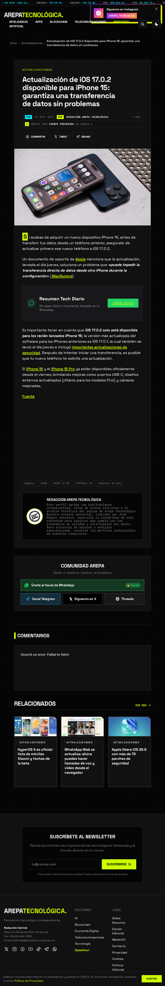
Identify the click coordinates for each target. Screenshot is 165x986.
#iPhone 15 (84, 483)
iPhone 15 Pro (63, 368)
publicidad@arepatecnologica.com (33, 940)
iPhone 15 (34, 368)
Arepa (33, 15)
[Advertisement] (82, 442)
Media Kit (119, 939)
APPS (39, 22)
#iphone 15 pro (110, 483)
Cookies (118, 959)
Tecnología (82, 943)
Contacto (119, 946)
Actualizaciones (31, 43)
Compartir (38, 136)
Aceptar (151, 978)
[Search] (142, 24)
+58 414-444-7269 (20, 936)
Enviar (85, 136)
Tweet (63, 136)
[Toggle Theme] (156, 24)
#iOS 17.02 (62, 483)
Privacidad (119, 952)
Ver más (140, 705)
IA (76, 918)
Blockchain (58, 22)
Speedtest (121, 22)
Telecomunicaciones (90, 22)
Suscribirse (117, 864)
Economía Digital (87, 931)
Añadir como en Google (59, 124)
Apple (80, 259)
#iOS (44, 483)
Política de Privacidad (28, 981)
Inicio (13, 43)
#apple (29, 483)
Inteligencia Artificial (18, 24)
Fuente (28, 396)
